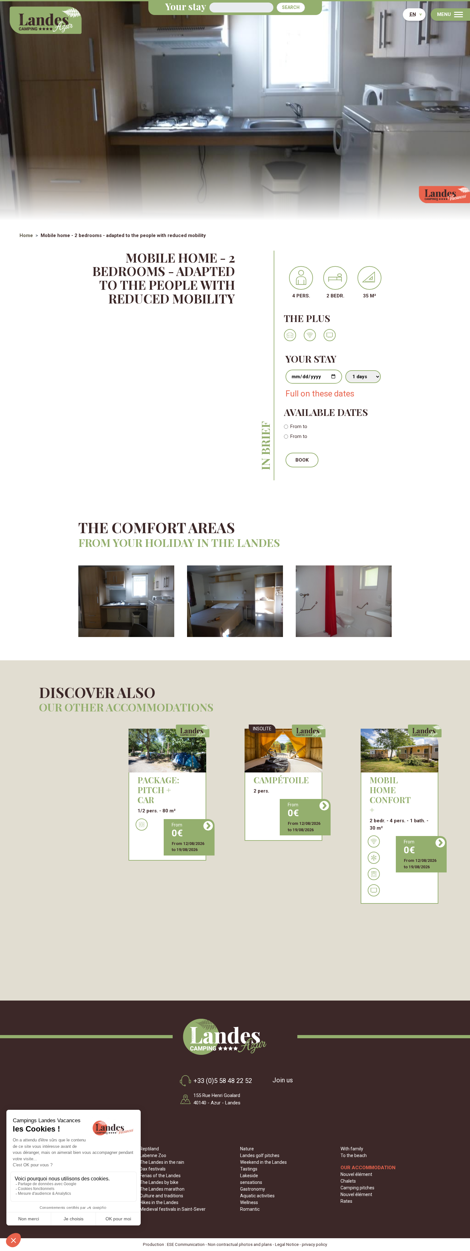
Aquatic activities (257, 1195)
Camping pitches (357, 1187)
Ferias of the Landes (160, 1175)
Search (291, 7)
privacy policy (314, 1244)
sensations (251, 1182)
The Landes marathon (162, 1189)
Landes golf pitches (259, 1155)
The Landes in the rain (162, 1162)
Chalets (348, 1181)
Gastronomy (252, 1189)
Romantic (250, 1209)
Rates (346, 1201)
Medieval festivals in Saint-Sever (173, 1209)
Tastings (248, 1168)
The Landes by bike (159, 1182)
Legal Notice (287, 1244)
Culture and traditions (161, 1195)
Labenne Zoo (153, 1155)
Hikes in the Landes (159, 1202)
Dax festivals (153, 1168)
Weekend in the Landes (263, 1162)
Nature (247, 1148)
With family (352, 1148)
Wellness (249, 1202)
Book (302, 460)
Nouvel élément (356, 1174)
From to (298, 426)
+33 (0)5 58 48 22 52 (222, 1081)
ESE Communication (186, 1244)
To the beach (354, 1155)
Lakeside (249, 1175)
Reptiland (149, 1148)
